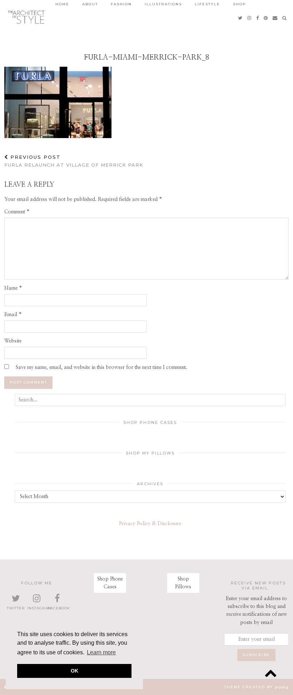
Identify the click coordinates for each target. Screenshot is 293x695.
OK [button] (74, 671)
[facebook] (257, 18)
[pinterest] (266, 18)
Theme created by (256, 687)
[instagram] (249, 18)
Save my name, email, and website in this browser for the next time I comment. (101, 367)
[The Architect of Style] (26, 17)
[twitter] (240, 18)
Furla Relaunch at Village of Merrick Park (73, 161)
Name (13, 288)
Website (12, 341)
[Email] (275, 18)
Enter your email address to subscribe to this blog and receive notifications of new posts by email (256, 610)
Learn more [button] (101, 652)
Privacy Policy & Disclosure (150, 523)
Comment (17, 211)
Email (13, 314)
